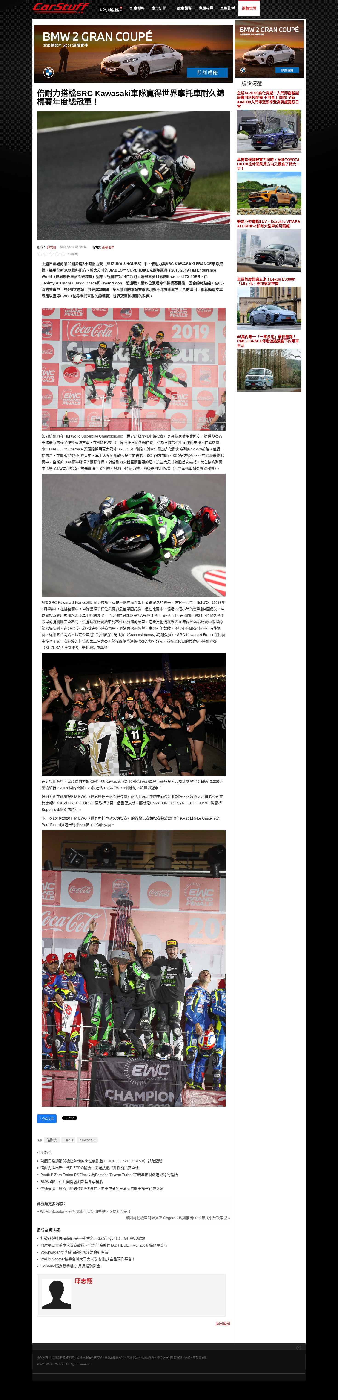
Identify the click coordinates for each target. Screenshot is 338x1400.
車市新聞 (159, 8)
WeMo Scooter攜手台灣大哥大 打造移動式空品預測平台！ (87, 1259)
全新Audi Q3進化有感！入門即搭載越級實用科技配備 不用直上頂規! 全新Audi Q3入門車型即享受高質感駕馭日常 (268, 99)
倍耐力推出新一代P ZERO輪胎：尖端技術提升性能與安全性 (89, 1168)
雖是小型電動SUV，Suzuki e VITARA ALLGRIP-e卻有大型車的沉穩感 (268, 223)
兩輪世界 (249, 8)
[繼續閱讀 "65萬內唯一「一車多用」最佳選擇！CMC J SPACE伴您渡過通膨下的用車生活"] (269, 371)
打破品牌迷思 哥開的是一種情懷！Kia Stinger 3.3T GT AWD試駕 (93, 1238)
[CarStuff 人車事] (61, 2)
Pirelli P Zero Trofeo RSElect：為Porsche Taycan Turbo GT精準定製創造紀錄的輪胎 (109, 1174)
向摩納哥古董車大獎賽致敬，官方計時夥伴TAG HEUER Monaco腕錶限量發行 (104, 1245)
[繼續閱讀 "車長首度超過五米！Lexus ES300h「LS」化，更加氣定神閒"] (269, 309)
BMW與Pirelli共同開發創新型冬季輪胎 (71, 1181)
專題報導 (206, 8)
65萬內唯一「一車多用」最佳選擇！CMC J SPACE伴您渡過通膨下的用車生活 (268, 341)
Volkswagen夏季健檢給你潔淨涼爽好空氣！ (76, 1252)
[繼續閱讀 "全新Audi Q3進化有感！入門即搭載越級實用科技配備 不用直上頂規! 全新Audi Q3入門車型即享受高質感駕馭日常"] (269, 131)
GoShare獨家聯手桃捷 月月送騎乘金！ (72, 1266)
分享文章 (47, 1118)
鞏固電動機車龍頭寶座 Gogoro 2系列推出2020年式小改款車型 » (178, 1217)
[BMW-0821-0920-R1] (269, 48)
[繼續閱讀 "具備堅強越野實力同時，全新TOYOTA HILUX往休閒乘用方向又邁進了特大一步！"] (269, 193)
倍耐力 (51, 1140)
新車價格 (137, 8)
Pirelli (68, 1140)
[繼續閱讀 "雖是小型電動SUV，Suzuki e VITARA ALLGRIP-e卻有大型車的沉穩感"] (269, 251)
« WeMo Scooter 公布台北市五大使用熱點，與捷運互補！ (84, 1211)
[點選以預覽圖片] (133, 175)
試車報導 (184, 8)
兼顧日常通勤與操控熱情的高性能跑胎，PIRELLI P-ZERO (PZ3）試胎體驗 (101, 1161)
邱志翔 (51, 247)
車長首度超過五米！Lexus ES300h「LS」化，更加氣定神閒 (266, 281)
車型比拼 (227, 8)
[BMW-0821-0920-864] (133, 53)
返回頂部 (222, 1323)
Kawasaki (87, 1140)
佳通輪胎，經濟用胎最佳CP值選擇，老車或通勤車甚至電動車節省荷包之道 (101, 1188)
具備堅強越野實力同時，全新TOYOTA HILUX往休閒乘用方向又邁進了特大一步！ (268, 164)
